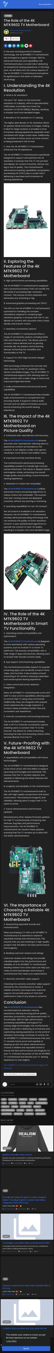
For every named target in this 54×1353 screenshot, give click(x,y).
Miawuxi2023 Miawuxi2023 (20, 30)
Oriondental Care (10, 1251)
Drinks (43, 1099)
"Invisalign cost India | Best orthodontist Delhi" (26, 1243)
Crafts (23, 1099)
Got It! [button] (26, 1349)
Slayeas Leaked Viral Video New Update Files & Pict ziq (26, 1287)
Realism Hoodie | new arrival (17, 1154)
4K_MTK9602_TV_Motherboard (20, 1074)
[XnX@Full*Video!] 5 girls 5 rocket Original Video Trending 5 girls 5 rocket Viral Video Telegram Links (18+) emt (24, 1200)
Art (4, 1099)
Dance (33, 1099)
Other (8, 16)
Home (14, 1106)
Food (22, 1103)
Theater (29, 1114)
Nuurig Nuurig (9, 1209)
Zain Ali (7, 1163)
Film (4, 1103)
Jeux (31, 1103)
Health (5, 1106)
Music (37, 1106)
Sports (18, 1114)
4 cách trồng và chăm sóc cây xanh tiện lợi (25, 1328)
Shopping (6, 1114)
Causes (12, 1099)
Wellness (40, 1114)
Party (29, 1110)
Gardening (41, 1103)
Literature (26, 1106)
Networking (8, 1110)
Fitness (12, 1103)
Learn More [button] (11, 1341)
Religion (40, 1110)
